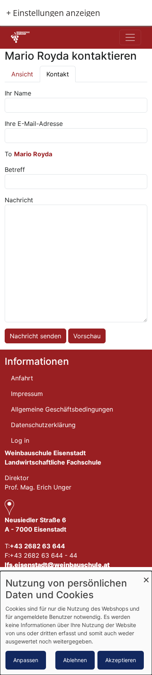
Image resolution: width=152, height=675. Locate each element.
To (8, 154)
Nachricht (19, 200)
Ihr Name (18, 93)
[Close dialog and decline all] (146, 576)
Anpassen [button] (25, 660)
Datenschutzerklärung (43, 425)
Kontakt (57, 74)
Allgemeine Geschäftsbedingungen (62, 409)
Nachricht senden (35, 336)
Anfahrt (22, 378)
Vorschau (87, 336)
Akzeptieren (120, 660)
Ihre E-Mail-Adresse (34, 123)
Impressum (27, 394)
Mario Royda (33, 154)
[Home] (35, 37)
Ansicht (22, 74)
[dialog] (76, 623)
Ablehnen (75, 660)
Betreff (15, 169)
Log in (20, 440)
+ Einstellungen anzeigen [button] (53, 13)
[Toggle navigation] (130, 37)
